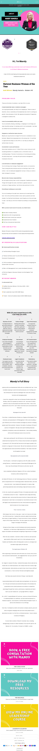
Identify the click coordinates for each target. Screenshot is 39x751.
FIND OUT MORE (19, 701)
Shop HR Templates (19, 738)
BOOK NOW (19, 670)
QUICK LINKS (19, 735)
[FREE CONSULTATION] (19, 653)
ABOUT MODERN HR (19, 740)
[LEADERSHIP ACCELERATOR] (19, 715)
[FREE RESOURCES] (19, 684)
